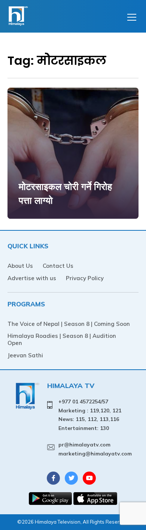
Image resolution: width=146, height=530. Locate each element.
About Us (20, 265)
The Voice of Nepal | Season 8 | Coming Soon (68, 323)
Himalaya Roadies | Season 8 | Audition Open (61, 339)
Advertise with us (31, 278)
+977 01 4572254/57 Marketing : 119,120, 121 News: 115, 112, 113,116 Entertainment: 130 (89, 414)
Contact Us (58, 265)
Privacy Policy (85, 278)
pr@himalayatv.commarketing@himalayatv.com (95, 449)
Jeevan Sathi (25, 355)
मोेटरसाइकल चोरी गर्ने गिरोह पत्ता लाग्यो (65, 193)
